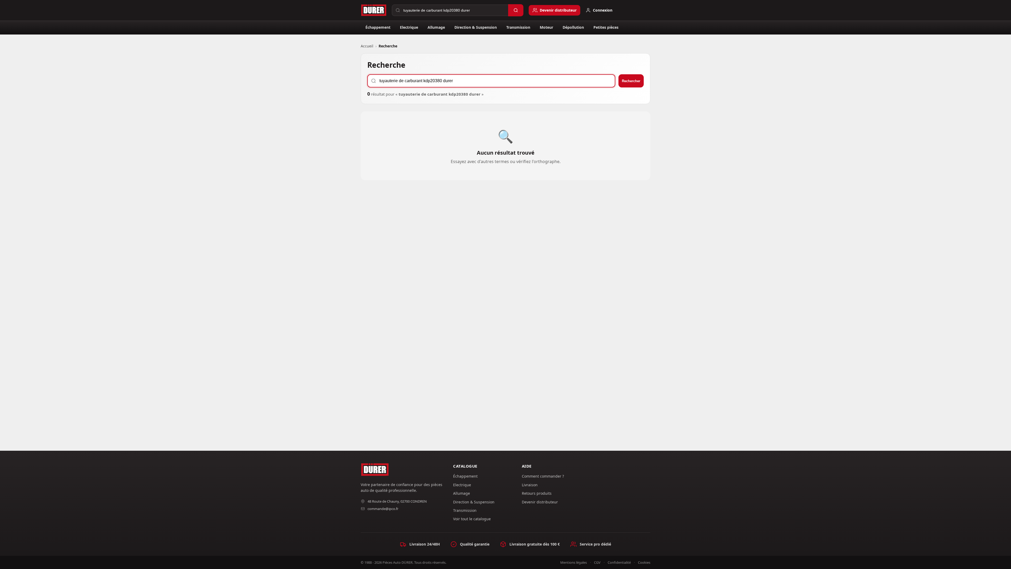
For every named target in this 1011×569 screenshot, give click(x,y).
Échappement (377, 27)
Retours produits (537, 493)
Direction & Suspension (475, 27)
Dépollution (573, 27)
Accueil (367, 45)
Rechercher (631, 81)
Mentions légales (573, 562)
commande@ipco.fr (383, 508)
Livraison (530, 484)
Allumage (436, 27)
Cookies (644, 562)
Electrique (409, 27)
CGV (597, 562)
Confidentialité (619, 562)
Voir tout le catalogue (472, 518)
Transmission (518, 27)
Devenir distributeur (540, 501)
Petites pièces (605, 27)
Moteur (546, 27)
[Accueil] (373, 10)
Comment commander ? (543, 476)
